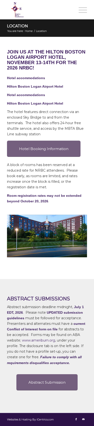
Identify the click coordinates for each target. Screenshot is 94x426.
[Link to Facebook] (76, 419)
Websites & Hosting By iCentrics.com (30, 419)
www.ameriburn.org (38, 340)
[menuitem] (80, 9)
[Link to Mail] (83, 419)
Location (17, 26)
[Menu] (80, 9)
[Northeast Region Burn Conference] (39, 9)
